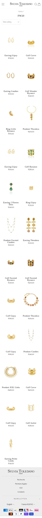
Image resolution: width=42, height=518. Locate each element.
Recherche (21, 479)
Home (20, 11)
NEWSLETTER (20, 499)
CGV (21, 487)
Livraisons (21, 492)
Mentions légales (21, 483)
